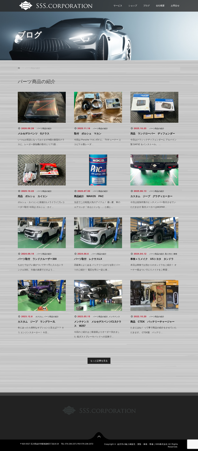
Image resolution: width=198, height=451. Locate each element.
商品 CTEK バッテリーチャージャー (152, 321)
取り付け (168, 254)
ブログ (146, 5)
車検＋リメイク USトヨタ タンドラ (152, 259)
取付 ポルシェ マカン (87, 133)
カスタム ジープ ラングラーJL (36, 321)
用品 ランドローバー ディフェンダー (152, 133)
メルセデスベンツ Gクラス (33, 133)
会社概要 (160, 5)
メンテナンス (114, 317)
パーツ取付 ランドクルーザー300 (37, 259)
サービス (118, 5)
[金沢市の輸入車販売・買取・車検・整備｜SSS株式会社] (55, 5)
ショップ (132, 5)
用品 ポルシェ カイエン (32, 196)
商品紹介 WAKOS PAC (89, 196)
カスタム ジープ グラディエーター (151, 196)
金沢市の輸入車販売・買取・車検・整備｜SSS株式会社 (142, 444)
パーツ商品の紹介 (44, 128)
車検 (175, 254)
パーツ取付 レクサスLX (88, 259)
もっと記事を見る (99, 360)
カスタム (39, 317)
